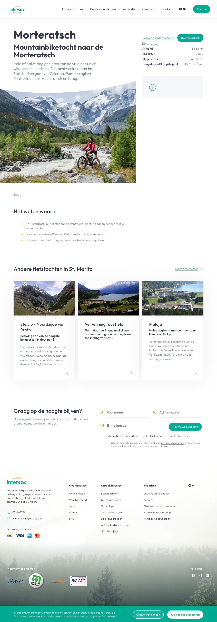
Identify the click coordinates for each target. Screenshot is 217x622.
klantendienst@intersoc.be (27, 518)
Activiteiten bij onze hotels (115, 525)
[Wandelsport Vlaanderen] (57, 581)
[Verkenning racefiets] (108, 330)
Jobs (72, 506)
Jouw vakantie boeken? (157, 493)
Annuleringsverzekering (157, 512)
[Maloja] (172, 330)
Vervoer (148, 499)
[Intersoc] (17, 9)
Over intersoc (77, 493)
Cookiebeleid (109, 616)
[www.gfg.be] (78, 581)
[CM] (36, 580)
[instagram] (200, 575)
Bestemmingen (109, 493)
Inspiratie (129, 9)
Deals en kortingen (103, 9)
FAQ (71, 518)
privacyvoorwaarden (172, 442)
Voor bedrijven (109, 531)
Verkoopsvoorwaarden (157, 518)
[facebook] (193, 575)
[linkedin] (207, 575)
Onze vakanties (72, 9)
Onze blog (107, 506)
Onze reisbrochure (111, 512)
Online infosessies (111, 499)
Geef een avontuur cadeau (159, 506)
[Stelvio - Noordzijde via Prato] (44, 330)
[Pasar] (15, 581)
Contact (166, 9)
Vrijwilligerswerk (78, 499)
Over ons (148, 9)
